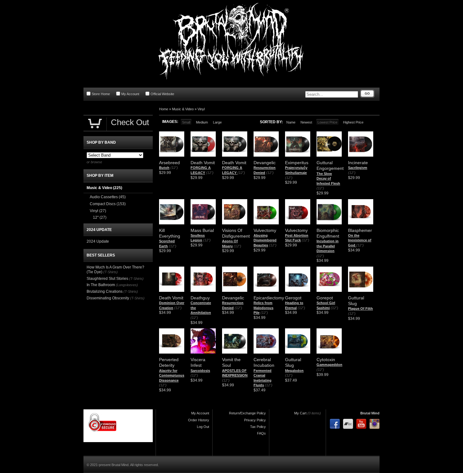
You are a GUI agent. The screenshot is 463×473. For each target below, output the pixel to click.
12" (99, 217)
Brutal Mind (370, 413)
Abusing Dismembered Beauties (265, 240)
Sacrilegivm (357, 168)
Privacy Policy (255, 420)
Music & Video (183, 109)
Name (290, 122)
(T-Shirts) (110, 272)
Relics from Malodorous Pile (263, 307)
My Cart (300, 413)
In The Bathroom (101, 285)
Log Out (203, 427)
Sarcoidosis (200, 370)
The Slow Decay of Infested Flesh (328, 178)
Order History (198, 420)
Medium (202, 122)
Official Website (162, 94)
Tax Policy (258, 427)
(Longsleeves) (127, 285)
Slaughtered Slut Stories (107, 278)
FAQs (261, 433)
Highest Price (353, 122)
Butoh (164, 168)
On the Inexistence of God (359, 240)
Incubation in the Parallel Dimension (328, 246)
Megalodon (294, 370)
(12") (174, 168)
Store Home (101, 94)
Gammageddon (329, 364)
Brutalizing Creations (105, 291)
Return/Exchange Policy (247, 413)
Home (163, 109)
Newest (306, 122)
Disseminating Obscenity (108, 298)
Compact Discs (108, 204)
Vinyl (201, 109)
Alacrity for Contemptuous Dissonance (171, 375)
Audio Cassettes (108, 197)
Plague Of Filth (360, 308)
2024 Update (98, 241)
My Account (130, 94)
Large (217, 122)
